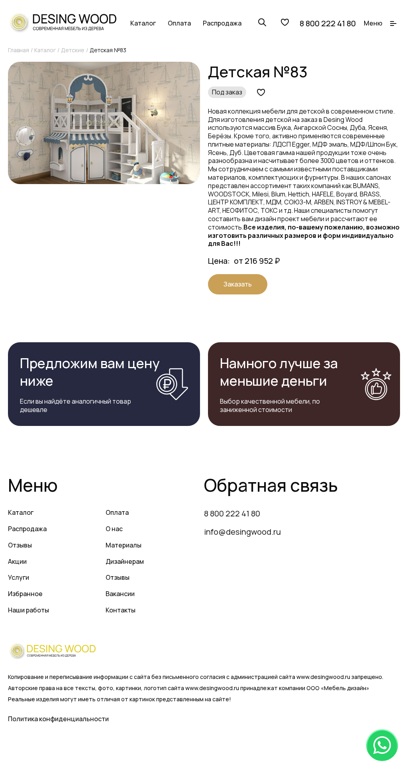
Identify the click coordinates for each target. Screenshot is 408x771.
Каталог (143, 23)
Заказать (238, 284)
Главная (18, 50)
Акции (17, 561)
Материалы (123, 545)
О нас (114, 528)
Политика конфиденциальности (58, 718)
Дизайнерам (125, 561)
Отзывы (20, 545)
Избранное (25, 593)
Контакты (120, 610)
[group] (104, 123)
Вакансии (120, 593)
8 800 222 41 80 (328, 23)
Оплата (179, 23)
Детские (72, 50)
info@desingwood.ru (242, 531)
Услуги (18, 577)
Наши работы (28, 610)
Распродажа (222, 23)
